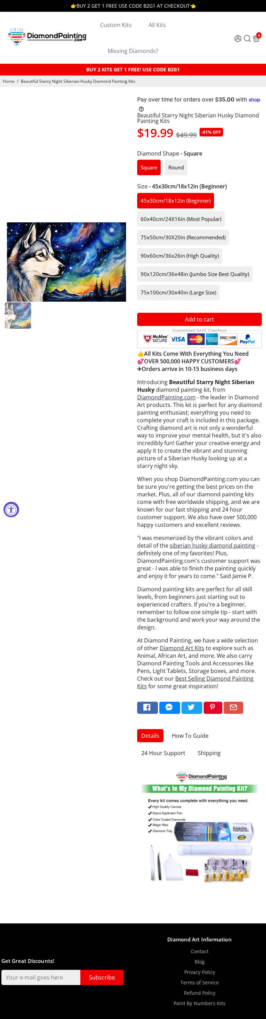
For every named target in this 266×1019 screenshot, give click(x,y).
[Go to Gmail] (233, 708)
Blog (200, 962)
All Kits (157, 25)
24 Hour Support (163, 753)
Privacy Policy (199, 972)
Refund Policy (199, 993)
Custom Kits (116, 25)
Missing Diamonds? (133, 51)
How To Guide (190, 735)
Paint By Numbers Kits (199, 1003)
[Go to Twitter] (191, 708)
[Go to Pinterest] (213, 708)
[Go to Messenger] (169, 708)
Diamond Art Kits (182, 648)
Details (150, 735)
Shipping (209, 753)
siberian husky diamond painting (212, 545)
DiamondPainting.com (166, 397)
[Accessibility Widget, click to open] (11, 509)
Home (9, 81)
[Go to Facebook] (147, 708)
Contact (200, 951)
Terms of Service (199, 983)
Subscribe (102, 977)
